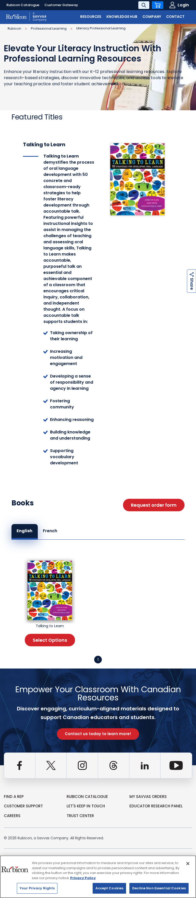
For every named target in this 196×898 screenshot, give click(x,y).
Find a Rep (14, 796)
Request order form (154, 505)
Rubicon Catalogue (22, 5)
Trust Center (80, 815)
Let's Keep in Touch (86, 806)
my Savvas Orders (148, 796)
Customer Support (23, 806)
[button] (98, 659)
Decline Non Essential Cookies (159, 888)
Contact (175, 16)
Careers (12, 815)
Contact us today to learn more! (98, 733)
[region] (98, 876)
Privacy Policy (83, 878)
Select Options (50, 640)
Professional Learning (49, 28)
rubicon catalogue (87, 796)
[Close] (187, 863)
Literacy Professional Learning (101, 28)
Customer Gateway (61, 5)
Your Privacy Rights (37, 888)
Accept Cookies (109, 888)
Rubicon (14, 28)
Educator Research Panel (156, 806)
